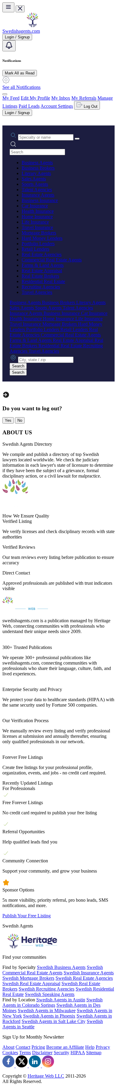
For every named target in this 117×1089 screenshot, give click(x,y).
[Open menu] (8, 7)
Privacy (103, 1047)
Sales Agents (34, 178)
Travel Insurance (37, 227)
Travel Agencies (37, 292)
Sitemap (93, 1052)
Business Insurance (40, 200)
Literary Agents (36, 173)
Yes (8, 420)
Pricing (38, 1047)
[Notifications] (9, 45)
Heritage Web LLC (46, 1075)
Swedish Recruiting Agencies (46, 988)
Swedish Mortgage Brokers (28, 978)
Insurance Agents (38, 195)
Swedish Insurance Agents (89, 972)
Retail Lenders (35, 249)
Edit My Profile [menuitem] (35, 98)
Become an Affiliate (65, 1047)
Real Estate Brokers (40, 276)
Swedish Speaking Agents (49, 994)
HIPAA (77, 1052)
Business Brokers (38, 167)
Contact (23, 1047)
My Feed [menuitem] (11, 98)
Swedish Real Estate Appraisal (31, 983)
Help (89, 1047)
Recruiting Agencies (41, 286)
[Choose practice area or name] (77, 139)
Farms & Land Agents (43, 265)
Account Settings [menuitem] (56, 106)
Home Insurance (37, 216)
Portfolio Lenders (38, 243)
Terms (25, 1052)
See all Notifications (21, 87)
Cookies (10, 1052)
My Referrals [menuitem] (83, 98)
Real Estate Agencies (42, 254)
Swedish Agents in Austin (60, 999)
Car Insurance (35, 205)
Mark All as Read (19, 73)
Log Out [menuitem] (90, 106)
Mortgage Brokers (39, 232)
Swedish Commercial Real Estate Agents (52, 970)
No (19, 420)
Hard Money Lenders (42, 238)
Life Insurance (35, 222)
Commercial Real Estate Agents (52, 259)
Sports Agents (35, 184)
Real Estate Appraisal (42, 270)
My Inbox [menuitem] (60, 98)
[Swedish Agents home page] (32, 25)
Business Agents (37, 162)
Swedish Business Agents (61, 967)
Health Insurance (38, 211)
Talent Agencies (37, 189)
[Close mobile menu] (20, 8)
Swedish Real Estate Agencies (84, 978)
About (8, 1047)
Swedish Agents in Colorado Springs (52, 1002)
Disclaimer (42, 1052)
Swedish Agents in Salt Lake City (54, 1021)
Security (61, 1052)
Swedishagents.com (21, 31)
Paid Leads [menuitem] (29, 106)
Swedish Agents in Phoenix (49, 1015)
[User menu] (4, 94)
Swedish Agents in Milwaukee (47, 1010)
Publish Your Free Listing (26, 915)
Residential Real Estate (43, 281)
